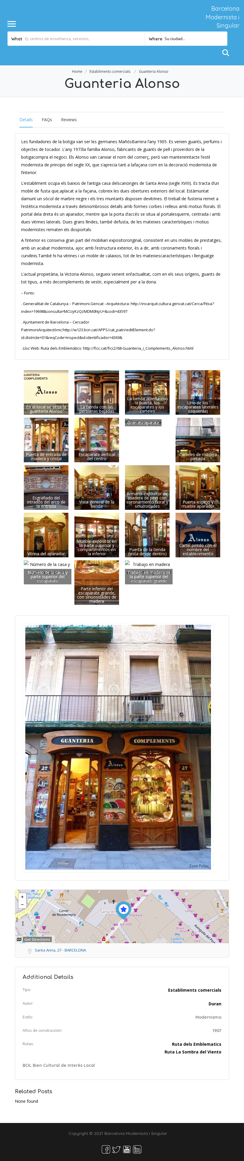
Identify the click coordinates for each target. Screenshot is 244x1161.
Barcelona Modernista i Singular (223, 17)
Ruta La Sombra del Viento (193, 1052)
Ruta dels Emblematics (196, 1044)
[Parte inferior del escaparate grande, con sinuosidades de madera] (96, 582)
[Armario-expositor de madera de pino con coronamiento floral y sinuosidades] (147, 487)
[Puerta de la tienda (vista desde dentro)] (147, 534)
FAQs (47, 119)
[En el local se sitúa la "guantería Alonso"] (46, 392)
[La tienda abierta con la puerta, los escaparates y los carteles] (147, 392)
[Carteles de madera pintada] (198, 439)
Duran (215, 1004)
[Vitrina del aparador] (46, 534)
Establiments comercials (110, 71)
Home (77, 71)
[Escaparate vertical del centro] (96, 439)
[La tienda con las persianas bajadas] (96, 392)
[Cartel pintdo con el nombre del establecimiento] (198, 534)
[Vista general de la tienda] (96, 487)
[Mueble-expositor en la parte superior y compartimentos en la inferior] (96, 534)
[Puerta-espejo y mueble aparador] (198, 487)
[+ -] (122, 916)
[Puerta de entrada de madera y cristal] (46, 439)
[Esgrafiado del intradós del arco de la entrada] (46, 487)
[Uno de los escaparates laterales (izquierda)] (198, 392)
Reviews (69, 119)
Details (26, 119)
